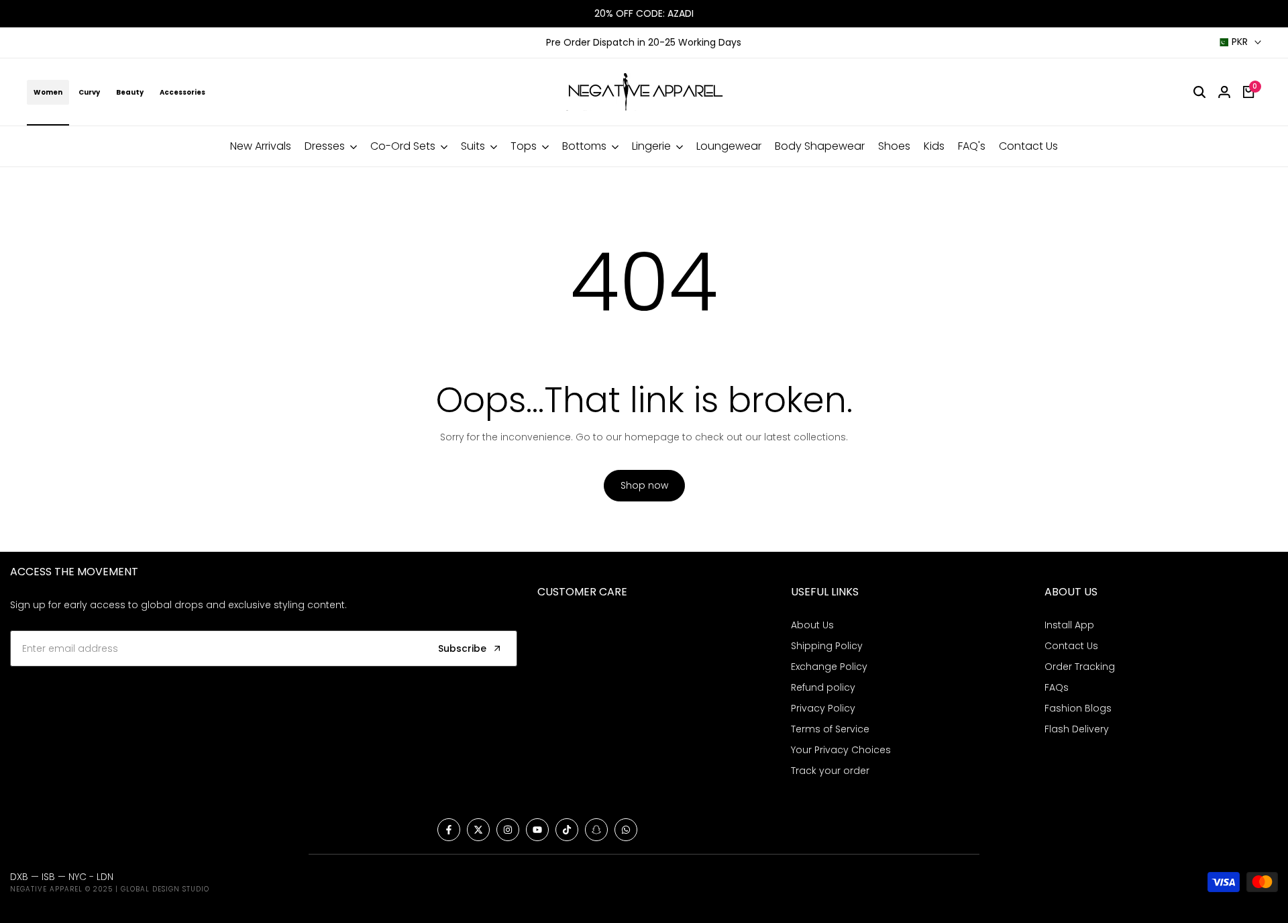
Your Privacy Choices (841, 750)
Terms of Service (830, 729)
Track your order (830, 770)
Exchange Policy (829, 666)
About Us (812, 625)
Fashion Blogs (1078, 708)
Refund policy (823, 687)
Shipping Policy (827, 645)
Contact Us (1071, 645)
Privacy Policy (823, 708)
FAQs (1056, 687)
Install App (1069, 625)
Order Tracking (1079, 666)
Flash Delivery (1076, 729)
